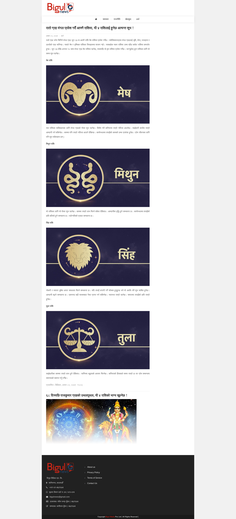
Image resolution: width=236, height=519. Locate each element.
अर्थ (137, 19)
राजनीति (117, 19)
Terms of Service (94, 478)
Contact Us (92, 483)
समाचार (106, 19)
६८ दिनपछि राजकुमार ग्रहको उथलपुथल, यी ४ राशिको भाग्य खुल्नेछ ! (86, 396)
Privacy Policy (93, 472)
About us (91, 467)
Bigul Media (110, 517)
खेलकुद (128, 19)
